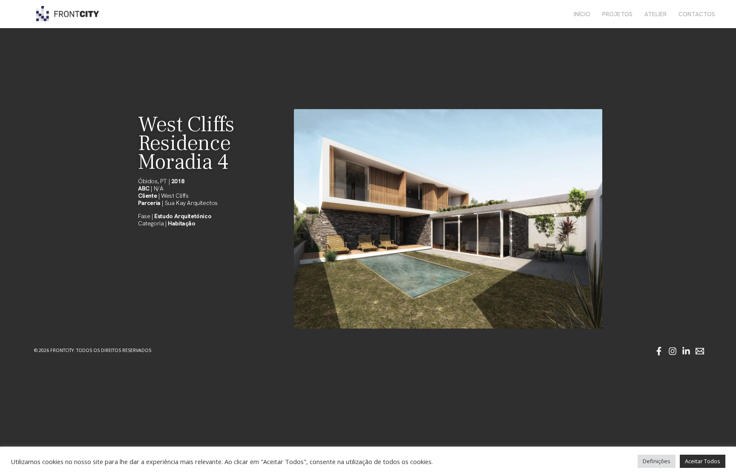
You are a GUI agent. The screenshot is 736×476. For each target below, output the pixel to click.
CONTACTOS (696, 14)
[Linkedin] (686, 351)
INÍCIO (582, 14)
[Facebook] (659, 351)
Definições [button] (656, 461)
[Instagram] (672, 351)
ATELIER (655, 14)
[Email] (700, 351)
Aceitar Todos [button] (702, 461)
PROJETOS (617, 14)
